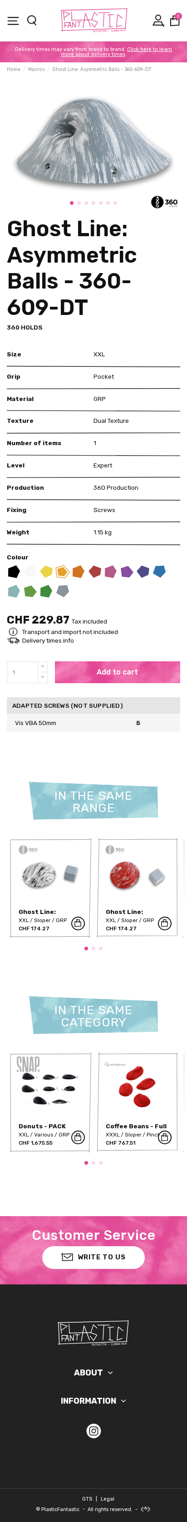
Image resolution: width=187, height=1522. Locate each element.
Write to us (102, 1257)
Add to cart (117, 672)
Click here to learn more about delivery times (116, 51)
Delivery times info (48, 640)
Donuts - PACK (42, 1126)
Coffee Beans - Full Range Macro (136, 1129)
